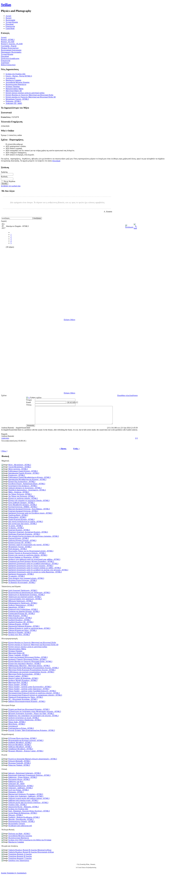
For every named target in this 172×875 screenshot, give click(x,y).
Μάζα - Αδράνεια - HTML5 (18, 492)
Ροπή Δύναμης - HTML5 (17, 549)
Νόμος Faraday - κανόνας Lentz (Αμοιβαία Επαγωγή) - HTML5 (32, 691)
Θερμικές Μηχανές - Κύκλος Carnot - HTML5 (25, 751)
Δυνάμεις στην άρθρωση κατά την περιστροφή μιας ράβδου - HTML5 (34, 559)
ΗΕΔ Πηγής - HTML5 (16, 724)
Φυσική (8, 18)
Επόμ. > (76, 449)
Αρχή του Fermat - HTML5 (18, 790)
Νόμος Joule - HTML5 (17, 722)
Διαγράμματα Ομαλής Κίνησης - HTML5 (23, 473)
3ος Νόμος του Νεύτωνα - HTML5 (21, 496)
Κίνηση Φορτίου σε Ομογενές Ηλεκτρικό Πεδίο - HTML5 (30, 661)
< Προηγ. (63, 449)
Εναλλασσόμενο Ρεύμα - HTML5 (21, 728)
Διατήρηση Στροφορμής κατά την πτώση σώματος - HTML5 (30, 566)
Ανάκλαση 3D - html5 (14, 103)
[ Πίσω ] (4, 451)
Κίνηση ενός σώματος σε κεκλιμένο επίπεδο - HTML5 (28, 500)
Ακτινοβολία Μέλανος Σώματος (17, 82)
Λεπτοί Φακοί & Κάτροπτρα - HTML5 (22, 813)
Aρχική (8, 16)
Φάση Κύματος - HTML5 (18, 616)
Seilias (6, 4)
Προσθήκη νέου (123, 395)
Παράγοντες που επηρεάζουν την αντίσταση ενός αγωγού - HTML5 (33, 716)
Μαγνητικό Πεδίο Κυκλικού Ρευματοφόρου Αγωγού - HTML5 (31, 670)
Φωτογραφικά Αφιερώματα (11, 50)
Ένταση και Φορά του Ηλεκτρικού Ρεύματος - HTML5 (28, 709)
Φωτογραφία (10, 20)
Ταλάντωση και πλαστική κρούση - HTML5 (24, 597)
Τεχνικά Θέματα (12, 22)
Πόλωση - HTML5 (15, 815)
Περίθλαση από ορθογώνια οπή (20, 826)
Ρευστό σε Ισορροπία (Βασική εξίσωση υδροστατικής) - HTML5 (32, 759)
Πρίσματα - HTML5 (13, 101)
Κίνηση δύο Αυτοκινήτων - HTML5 (21, 482)
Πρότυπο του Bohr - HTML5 (19, 834)
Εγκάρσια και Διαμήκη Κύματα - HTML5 (23, 611)
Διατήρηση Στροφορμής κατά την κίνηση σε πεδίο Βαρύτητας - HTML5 (35, 572)
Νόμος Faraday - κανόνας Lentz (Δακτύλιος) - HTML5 (28, 689)
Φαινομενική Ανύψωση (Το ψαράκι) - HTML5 (25, 794)
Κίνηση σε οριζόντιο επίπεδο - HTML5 (23, 498)
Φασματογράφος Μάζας (14, 89)
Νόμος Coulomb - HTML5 (18, 655)
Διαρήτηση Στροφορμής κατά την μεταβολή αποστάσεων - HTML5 (33, 564)
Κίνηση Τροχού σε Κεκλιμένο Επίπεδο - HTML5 (27, 553)
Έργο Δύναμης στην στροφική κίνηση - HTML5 (26, 578)
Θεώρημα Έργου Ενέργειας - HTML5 (22, 580)
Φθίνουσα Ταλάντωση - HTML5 (20, 601)
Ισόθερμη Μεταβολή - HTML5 (20, 747)
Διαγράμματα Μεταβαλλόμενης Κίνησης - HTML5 (27, 479)
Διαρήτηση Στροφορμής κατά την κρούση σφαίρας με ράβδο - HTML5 (34, 568)
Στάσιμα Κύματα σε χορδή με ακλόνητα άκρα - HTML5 (29, 628)
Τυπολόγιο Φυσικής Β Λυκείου (20, 856)
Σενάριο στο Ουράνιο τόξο (15, 74)
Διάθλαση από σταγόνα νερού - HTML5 (23, 800)
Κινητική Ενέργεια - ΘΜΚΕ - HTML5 (22, 507)
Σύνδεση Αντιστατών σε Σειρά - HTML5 (23, 718)
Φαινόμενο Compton (13, 80)
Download (9, 24)
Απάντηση (5, 438)
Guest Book (10, 28)
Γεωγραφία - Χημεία (8, 46)
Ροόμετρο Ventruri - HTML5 (19, 765)
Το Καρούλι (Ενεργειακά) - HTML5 (21, 582)
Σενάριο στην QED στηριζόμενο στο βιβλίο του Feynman (29, 840)
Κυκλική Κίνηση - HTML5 (18, 538)
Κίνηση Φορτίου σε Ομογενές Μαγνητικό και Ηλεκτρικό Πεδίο (29, 95)
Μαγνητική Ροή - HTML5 (18, 682)
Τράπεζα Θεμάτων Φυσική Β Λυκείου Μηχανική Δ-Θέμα (29, 850)
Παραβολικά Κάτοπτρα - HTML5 (20, 786)
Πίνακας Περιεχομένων (10, 48)
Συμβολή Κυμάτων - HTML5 (19, 620)
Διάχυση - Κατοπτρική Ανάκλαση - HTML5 (24, 773)
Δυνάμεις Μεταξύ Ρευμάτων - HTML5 (22, 680)
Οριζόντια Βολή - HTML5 (18, 515)
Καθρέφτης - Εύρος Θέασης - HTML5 (22, 777)
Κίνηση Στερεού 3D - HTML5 (19, 543)
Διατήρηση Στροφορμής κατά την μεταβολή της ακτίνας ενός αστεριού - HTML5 (38, 570)
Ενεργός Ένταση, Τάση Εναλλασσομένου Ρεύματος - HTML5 (31, 730)
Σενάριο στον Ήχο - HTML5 (19, 635)
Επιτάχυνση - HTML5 (16, 475)
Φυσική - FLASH (7, 42)
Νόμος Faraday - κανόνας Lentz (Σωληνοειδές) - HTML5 (29, 687)
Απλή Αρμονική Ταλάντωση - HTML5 (22, 590)
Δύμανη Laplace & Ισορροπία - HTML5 (23, 678)
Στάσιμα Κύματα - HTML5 (18, 624)
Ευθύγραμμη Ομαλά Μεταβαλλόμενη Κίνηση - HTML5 (29, 477)
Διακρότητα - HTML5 (16, 607)
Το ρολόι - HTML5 (15, 526)
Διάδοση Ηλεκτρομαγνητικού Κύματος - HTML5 (26, 701)
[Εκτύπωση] (129, 226)
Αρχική (3, 37)
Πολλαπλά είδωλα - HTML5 (19, 779)
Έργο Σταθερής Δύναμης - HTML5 (21, 503)
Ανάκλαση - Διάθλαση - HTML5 (20, 788)
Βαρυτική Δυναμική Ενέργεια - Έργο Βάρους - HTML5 (29, 509)
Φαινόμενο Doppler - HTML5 (19, 632)
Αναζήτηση (5, 63)
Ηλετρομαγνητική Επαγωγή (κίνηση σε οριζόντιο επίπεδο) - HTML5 (34, 693)
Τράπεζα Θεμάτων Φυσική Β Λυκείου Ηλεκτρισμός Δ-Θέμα (31, 852)
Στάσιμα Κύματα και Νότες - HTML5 (22, 630)
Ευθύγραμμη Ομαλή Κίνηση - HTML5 (23, 471)
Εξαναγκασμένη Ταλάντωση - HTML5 (22, 603)
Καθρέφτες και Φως (15, 781)
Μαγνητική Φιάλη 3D (14, 91)
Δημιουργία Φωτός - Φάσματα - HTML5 (23, 807)
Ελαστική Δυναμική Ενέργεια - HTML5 (23, 511)
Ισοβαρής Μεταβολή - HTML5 (19, 742)
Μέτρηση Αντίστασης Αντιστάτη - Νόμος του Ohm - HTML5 (31, 714)
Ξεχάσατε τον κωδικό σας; (11, 186)
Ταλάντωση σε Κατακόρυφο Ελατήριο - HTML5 (26, 595)
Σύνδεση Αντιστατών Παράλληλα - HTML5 (24, 720)
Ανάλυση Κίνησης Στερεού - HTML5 (22, 540)
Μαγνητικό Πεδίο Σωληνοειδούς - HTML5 (24, 674)
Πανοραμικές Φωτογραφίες (11, 52)
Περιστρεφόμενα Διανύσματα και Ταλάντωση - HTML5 (29, 592)
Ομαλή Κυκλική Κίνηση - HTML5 (21, 519)
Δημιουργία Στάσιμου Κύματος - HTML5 (23, 626)
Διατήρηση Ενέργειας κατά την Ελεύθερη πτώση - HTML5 (30, 513)
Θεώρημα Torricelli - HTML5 (19, 763)
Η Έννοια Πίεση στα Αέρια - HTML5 (22, 738)
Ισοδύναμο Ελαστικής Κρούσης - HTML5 (24, 534)
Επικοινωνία (10, 26)
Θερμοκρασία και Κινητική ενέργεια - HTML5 (25, 740)
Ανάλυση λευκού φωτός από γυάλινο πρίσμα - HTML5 (28, 798)
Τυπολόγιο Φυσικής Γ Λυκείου (20, 858)
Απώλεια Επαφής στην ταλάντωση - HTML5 (25, 599)
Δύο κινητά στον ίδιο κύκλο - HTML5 (22, 524)
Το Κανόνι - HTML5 (16, 528)
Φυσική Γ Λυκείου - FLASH (12, 44)
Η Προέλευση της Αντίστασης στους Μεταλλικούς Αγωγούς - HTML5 (34, 711)
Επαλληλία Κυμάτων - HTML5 (20, 618)
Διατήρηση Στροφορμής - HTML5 (21, 574)
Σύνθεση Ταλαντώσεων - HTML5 (21, 605)
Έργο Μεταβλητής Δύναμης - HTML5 (22, 505)
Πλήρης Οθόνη (69, 320)
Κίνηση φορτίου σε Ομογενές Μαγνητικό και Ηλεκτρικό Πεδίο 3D (31, 97)
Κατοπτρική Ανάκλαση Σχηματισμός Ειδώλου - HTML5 (29, 775)
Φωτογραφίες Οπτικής (16, 824)
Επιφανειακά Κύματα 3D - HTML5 (21, 614)
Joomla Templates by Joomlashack (13, 873)
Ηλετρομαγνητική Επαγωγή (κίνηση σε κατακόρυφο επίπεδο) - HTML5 (35, 695)
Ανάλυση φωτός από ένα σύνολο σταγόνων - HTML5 (28, 803)
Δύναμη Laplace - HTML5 (18, 676)
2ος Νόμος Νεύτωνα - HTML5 (20, 494)
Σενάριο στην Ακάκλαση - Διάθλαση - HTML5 (25, 796)
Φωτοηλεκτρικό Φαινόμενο (16, 84)
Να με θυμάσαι (9, 181)
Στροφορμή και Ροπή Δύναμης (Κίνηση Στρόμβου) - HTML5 (31, 561)
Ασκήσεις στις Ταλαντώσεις (18, 860)
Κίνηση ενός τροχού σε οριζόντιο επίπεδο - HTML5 (27, 555)
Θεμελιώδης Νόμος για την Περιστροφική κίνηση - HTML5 (30, 551)
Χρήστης (4, 172)
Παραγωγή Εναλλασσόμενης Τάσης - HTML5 (25, 697)
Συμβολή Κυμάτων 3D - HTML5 (20, 622)
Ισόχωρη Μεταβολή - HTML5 (19, 745)
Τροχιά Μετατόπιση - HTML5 (19, 467)
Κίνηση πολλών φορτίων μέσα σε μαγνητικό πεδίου (25, 93)
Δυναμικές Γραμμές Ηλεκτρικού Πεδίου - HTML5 (27, 659)
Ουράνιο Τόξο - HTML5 (17, 805)
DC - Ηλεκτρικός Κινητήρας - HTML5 (22, 699)
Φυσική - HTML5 (8, 40)
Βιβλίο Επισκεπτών (8, 65)
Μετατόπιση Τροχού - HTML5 (17, 99)
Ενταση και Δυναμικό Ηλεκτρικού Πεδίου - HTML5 (28, 657)
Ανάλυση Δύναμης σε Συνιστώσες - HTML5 (25, 488)
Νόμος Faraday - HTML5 (18, 685)
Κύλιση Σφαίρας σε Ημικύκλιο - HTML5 (23, 557)
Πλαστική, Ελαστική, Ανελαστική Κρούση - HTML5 (28, 532)
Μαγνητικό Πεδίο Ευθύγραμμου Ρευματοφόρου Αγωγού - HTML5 (33, 668)
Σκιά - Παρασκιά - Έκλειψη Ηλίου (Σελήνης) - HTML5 (29, 811)
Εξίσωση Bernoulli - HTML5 (19, 761)
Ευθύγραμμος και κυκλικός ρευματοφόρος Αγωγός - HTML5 (31, 672)
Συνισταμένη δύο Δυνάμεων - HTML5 (22, 486)
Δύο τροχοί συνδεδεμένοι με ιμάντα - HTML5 (25, 521)
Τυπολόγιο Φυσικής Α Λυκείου (20, 854)
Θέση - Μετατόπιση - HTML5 (19, 465)
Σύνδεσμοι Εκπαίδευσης (10, 58)
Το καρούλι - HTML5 (16, 576)
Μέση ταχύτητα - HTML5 (18, 469)
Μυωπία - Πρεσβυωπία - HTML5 (21, 819)
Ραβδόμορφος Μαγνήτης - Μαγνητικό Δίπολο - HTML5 (29, 666)
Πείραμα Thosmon (13, 86)
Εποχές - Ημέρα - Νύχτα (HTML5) (19, 76)
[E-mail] (135, 226)
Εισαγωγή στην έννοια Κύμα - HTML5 (23, 609)
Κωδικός (4, 177)
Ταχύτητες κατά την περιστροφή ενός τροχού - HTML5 (28, 545)
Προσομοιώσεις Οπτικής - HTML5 (21, 821)
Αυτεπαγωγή (10, 78)
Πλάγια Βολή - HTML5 (17, 517)
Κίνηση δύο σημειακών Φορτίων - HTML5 (24, 664)
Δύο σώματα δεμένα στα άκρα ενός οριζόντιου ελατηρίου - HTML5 (33, 536)
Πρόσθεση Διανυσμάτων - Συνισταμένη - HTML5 (27, 490)
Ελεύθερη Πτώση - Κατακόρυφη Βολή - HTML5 (26, 484)
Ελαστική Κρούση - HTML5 (19, 530)
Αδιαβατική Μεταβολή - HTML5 (20, 749)
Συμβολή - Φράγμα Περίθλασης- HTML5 (24, 817)
